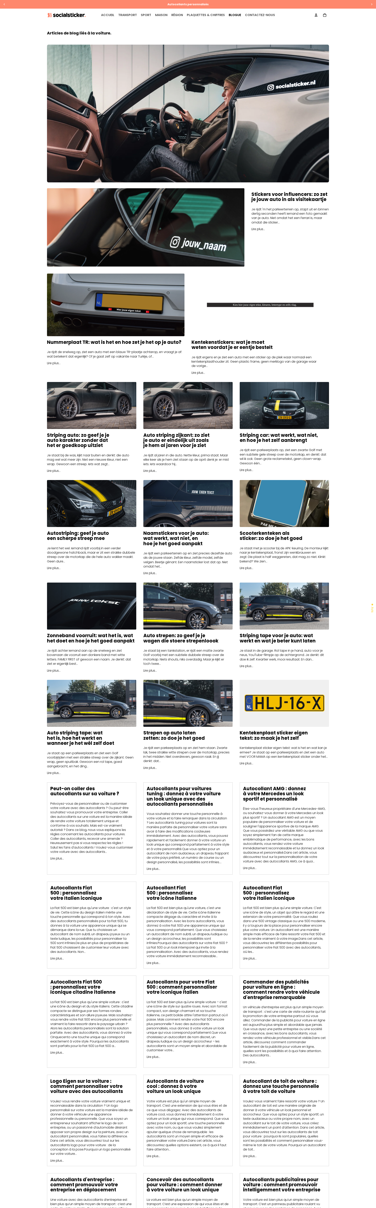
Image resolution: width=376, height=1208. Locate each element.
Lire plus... (258, 229)
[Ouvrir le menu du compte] (316, 15)
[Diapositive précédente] (4, 4)
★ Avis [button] (372, 608)
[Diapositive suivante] (371, 4)
